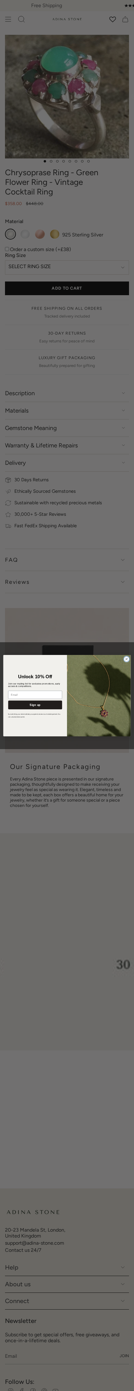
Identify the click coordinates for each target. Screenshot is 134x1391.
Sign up (35, 704)
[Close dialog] (126, 659)
